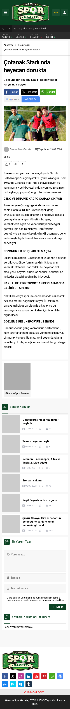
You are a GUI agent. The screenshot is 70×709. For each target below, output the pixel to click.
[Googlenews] (60, 676)
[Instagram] (21, 676)
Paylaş (14, 91)
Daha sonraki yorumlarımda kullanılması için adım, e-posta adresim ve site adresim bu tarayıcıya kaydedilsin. (35, 599)
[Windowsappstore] (21, 684)
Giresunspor (23, 45)
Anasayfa (8, 45)
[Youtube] (36, 676)
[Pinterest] (44, 676)
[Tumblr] (28, 684)
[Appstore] (5, 684)
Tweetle (32, 91)
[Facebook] (5, 676)
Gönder (51, 91)
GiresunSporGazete (20, 149)
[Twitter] (13, 676)
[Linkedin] (28, 676)
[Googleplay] (13, 684)
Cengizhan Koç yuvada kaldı (31, 28)
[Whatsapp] (52, 676)
